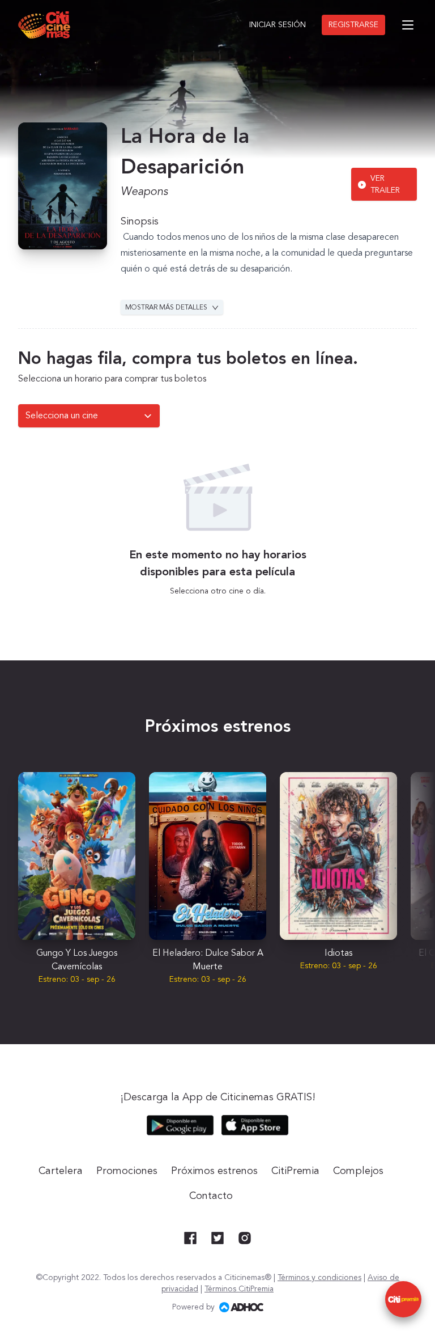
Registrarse (353, 25)
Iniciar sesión (277, 25)
